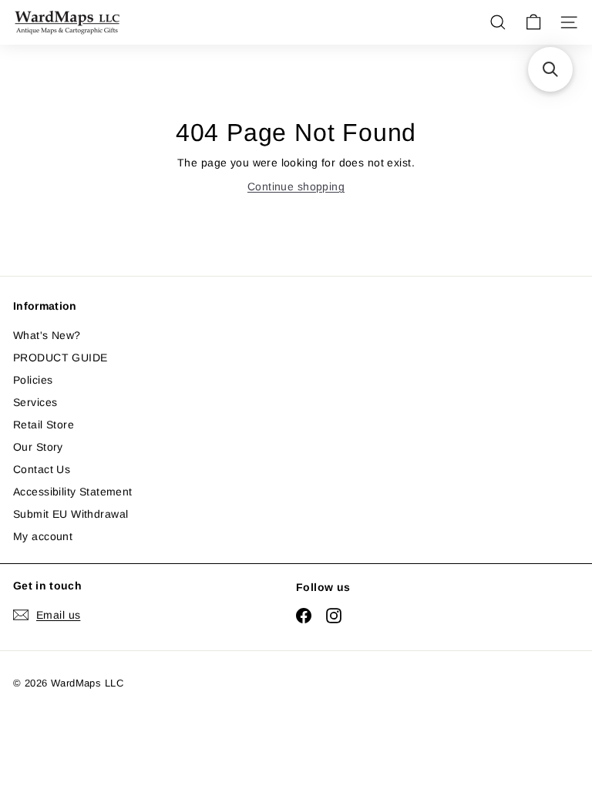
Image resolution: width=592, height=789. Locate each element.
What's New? (47, 335)
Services (35, 402)
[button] (550, 69)
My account (42, 536)
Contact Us (41, 469)
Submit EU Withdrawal (70, 514)
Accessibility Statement (73, 491)
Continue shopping (296, 186)
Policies (32, 380)
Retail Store (43, 424)
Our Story (38, 447)
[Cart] (533, 22)
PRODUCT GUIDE (60, 357)
